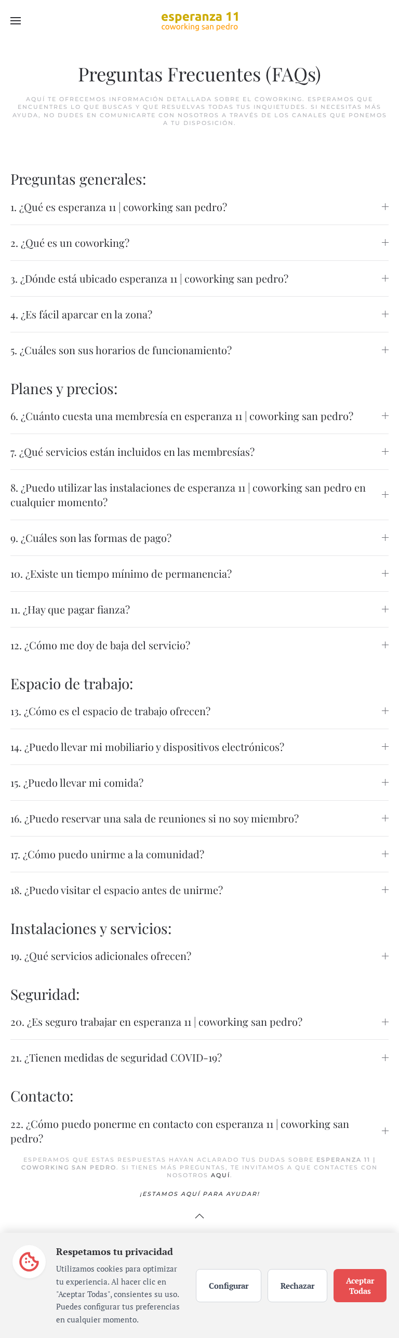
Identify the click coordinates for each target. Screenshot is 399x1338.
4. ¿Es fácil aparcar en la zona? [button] (81, 314)
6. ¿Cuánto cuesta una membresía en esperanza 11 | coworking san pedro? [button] (181, 416)
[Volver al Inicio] (199, 20)
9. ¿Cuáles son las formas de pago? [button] (90, 538)
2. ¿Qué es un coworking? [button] (69, 242)
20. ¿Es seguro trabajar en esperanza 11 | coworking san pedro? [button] (156, 1021)
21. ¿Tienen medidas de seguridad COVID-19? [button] (116, 1057)
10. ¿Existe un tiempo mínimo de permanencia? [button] (121, 573)
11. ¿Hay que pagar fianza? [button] (70, 609)
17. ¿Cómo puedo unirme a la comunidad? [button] (107, 854)
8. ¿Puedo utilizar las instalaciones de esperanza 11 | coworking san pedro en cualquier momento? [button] (188, 494)
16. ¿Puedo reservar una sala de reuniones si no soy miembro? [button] (154, 818)
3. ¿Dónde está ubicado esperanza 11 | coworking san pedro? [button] (149, 278)
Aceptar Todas (360, 1285)
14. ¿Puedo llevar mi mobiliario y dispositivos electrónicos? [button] (147, 747)
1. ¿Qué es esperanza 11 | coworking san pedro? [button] (118, 207)
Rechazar (297, 1285)
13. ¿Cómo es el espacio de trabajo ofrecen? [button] (110, 711)
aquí (220, 1175)
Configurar (228, 1285)
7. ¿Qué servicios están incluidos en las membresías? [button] (132, 451)
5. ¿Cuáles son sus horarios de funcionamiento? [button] (121, 350)
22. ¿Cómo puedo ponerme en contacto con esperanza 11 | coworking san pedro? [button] (179, 1131)
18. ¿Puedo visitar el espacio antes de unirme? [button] (116, 890)
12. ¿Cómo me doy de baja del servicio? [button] (100, 645)
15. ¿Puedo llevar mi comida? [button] (76, 782)
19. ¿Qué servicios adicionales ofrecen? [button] (100, 956)
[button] (15, 20)
